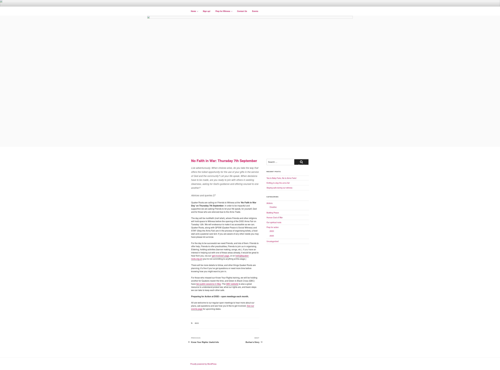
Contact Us (242, 11)
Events (255, 11)
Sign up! (206, 11)
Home (193, 11)
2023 (197, 323)
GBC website (232, 283)
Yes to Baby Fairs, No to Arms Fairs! (281, 178)
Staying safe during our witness (279, 187)
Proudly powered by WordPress (203, 364)
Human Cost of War (275, 217)
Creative (273, 207)
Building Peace (273, 212)
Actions (270, 203)
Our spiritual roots (274, 222)
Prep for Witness (222, 11)
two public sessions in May (208, 283)
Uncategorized (273, 241)
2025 (272, 235)
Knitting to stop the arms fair (278, 183)
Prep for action (273, 227)
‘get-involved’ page (220, 255)
